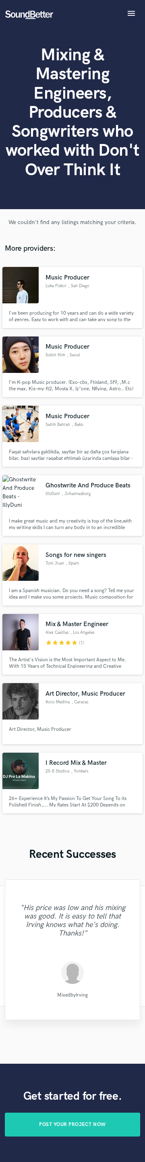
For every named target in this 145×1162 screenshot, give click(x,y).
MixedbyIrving (72, 995)
